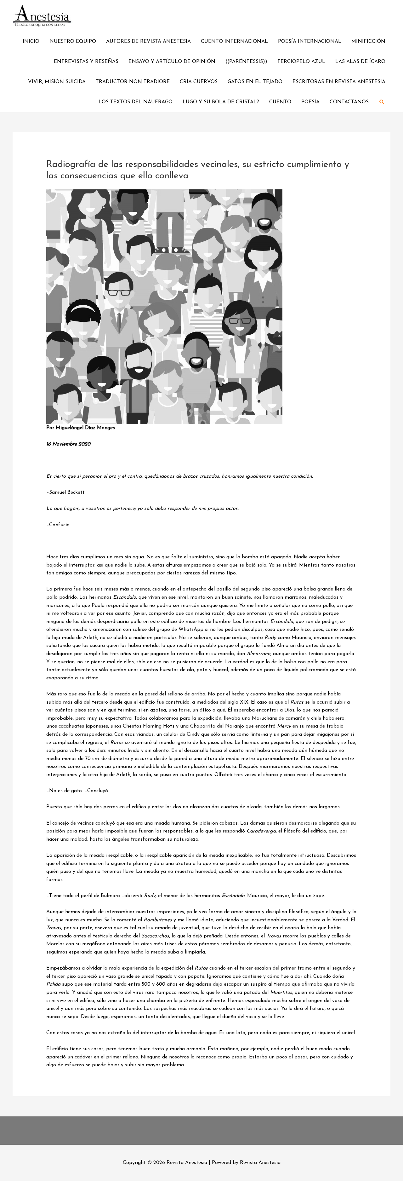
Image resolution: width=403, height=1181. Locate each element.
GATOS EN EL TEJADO (255, 81)
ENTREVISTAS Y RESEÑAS (86, 61)
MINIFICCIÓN (368, 41)
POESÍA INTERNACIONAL (309, 41)
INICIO (31, 41)
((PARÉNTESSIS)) (246, 61)
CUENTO (280, 102)
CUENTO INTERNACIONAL (234, 41)
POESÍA (310, 102)
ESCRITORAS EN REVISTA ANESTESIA (338, 81)
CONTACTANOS (349, 102)
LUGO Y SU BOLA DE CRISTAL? (221, 102)
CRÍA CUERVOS (199, 81)
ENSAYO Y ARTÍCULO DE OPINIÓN (171, 61)
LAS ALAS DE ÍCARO (360, 61)
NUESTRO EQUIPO (72, 41)
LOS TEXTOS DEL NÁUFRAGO (136, 102)
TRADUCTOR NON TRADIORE (133, 81)
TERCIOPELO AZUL (301, 61)
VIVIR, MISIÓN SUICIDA (57, 81)
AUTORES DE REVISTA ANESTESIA (148, 41)
